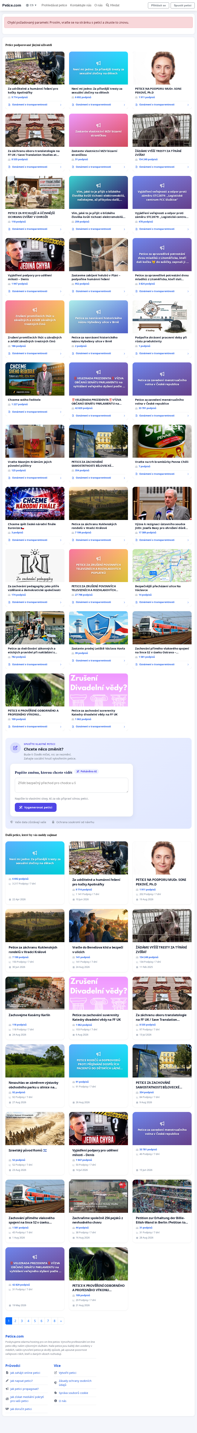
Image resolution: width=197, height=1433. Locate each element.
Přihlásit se (158, 5)
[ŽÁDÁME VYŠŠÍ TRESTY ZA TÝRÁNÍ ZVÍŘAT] (162, 142)
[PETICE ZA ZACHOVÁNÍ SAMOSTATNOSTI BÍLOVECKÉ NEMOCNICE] (98, 453)
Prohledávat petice (54, 5)
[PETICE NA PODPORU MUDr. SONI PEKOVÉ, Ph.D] (162, 80)
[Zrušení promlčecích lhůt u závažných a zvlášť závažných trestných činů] (34, 329)
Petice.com (11, 5)
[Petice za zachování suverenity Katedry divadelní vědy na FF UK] (98, 702)
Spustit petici (182, 5)
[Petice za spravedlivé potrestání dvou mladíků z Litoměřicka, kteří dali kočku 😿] (162, 267)
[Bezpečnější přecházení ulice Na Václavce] (162, 578)
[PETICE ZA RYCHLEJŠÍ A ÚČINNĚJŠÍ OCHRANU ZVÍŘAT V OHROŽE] (34, 204)
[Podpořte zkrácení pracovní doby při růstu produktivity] (162, 329)
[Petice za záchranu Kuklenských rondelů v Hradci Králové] (98, 515)
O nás (98, 5)
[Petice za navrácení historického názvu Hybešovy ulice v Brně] (98, 329)
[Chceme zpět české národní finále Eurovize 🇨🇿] (34, 515)
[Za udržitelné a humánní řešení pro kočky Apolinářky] (34, 80)
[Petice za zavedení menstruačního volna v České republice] (162, 391)
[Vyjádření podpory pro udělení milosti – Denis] (34, 267)
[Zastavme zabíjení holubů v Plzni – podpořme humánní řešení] (98, 267)
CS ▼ (33, 5)
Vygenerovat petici (38, 807)
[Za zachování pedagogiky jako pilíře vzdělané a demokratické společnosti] (34, 578)
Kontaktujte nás (80, 5)
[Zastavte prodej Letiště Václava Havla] (98, 638)
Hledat (114, 5)
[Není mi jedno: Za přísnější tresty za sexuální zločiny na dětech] (98, 80)
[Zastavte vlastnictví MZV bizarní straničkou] (98, 142)
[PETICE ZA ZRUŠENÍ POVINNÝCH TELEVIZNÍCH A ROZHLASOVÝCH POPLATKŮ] (98, 578)
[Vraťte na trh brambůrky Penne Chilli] (162, 451)
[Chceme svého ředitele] (34, 389)
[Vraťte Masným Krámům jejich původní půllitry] (34, 453)
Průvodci (12, 1365)
